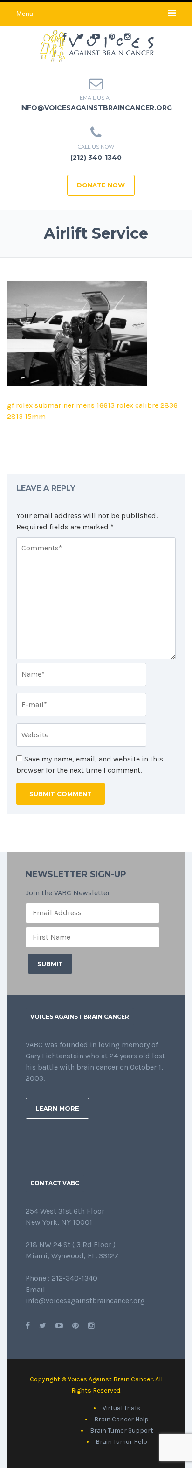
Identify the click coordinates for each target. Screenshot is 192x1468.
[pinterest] (112, 36)
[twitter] (80, 36)
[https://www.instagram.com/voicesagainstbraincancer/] (91, 1325)
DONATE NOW (101, 185)
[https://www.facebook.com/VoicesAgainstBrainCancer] (28, 1325)
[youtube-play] (96, 36)
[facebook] (64, 36)
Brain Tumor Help (121, 1442)
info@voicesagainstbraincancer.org (96, 107)
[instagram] (128, 36)
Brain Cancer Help (121, 1419)
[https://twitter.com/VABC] (42, 1325)
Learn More (57, 1108)
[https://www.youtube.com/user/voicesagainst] (59, 1325)
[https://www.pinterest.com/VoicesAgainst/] (75, 1325)
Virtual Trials (121, 1408)
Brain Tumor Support (121, 1430)
